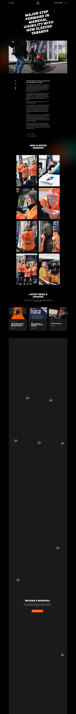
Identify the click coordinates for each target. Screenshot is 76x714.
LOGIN (66, 2)
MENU (12, 2)
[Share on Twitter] (15, 81)
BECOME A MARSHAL (58, 2)
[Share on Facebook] (15, 84)
